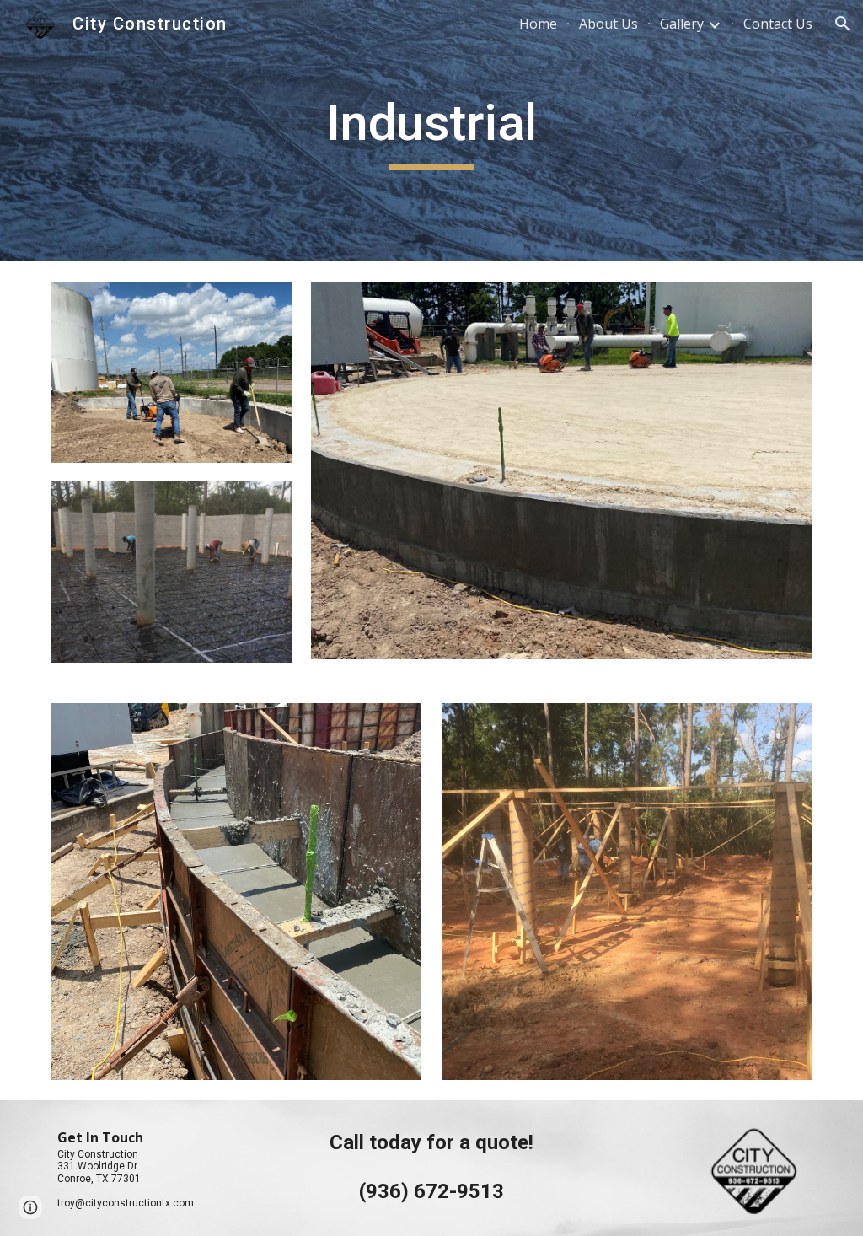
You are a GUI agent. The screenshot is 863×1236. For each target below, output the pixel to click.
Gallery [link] (682, 23)
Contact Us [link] (777, 23)
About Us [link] (608, 23)
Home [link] (538, 23)
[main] (431, 130)
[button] (843, 23)
